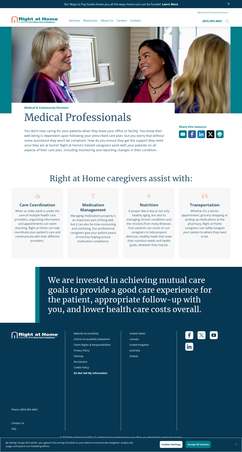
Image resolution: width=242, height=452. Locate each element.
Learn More (170, 4)
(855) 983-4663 (212, 21)
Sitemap (78, 356)
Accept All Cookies (198, 444)
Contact (135, 20)
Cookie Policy (81, 367)
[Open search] (227, 21)
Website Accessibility (86, 333)
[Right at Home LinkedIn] (191, 348)
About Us (107, 20)
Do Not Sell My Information (90, 373)
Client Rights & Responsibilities (92, 344)
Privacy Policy (81, 350)
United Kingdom (139, 344)
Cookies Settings (171, 444)
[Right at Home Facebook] (191, 337)
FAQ (14, 428)
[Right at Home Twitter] (204, 337)
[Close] (236, 444)
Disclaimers (81, 361)
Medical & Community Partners (213, 12)
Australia (135, 350)
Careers (122, 20)
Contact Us (18, 423)
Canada (134, 339)
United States (137, 333)
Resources (90, 20)
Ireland (134, 356)
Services (74, 20)
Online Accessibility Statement (92, 339)
